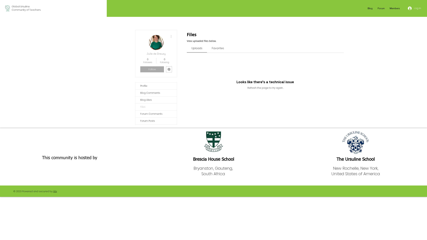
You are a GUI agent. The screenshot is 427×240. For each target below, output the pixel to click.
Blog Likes (146, 100)
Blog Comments (150, 92)
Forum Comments (151, 114)
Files (142, 106)
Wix (55, 191)
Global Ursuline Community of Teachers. (26, 8)
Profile (143, 86)
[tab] (197, 48)
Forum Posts (147, 120)
